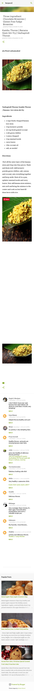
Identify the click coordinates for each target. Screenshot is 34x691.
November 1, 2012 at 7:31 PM (21, 450)
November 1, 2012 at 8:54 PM (21, 478)
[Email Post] (3, 383)
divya (11, 427)
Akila (10, 478)
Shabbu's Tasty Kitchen (17, 536)
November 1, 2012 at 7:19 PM (17, 438)
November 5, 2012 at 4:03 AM (23, 532)
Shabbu (11, 532)
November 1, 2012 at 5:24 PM (21, 427)
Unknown (12, 520)
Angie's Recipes (14, 398)
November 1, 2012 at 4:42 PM (17, 417)
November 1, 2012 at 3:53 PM (17, 400)
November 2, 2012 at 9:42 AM (17, 522)
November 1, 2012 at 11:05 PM (17, 493)
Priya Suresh (13, 437)
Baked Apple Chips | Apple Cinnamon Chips (14, 597)
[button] (3, 42)
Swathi (11, 492)
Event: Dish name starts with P (19, 485)
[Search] (31, 3)
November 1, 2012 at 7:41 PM (17, 468)
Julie (10, 450)
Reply (11, 411)
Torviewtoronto (14, 467)
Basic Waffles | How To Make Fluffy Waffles (14, 629)
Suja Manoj (13, 415)
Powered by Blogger (18, 684)
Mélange (12, 503)
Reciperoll (8, 3)
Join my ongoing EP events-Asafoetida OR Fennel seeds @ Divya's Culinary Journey (19, 458)
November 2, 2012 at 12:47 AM (17, 505)
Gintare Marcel (21, 688)
